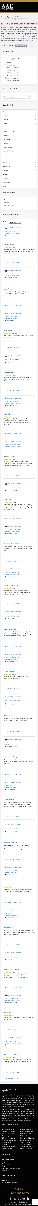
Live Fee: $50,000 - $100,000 (12, 359)
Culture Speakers (8, 1136)
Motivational (6, 166)
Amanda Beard (9, 244)
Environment (6, 143)
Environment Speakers (9, 1146)
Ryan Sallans (8, 927)
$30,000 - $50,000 (12, 73)
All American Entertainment (11, 1185)
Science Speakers (26, 1142)
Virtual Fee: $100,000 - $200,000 (13, 531)
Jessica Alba (8, 499)
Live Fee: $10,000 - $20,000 (11, 231)
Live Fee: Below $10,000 (11, 316)
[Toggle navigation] (32, 4)
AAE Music (5, 1180)
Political (5, 170)
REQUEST (9, 262)
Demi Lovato (8, 715)
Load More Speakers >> (11, 1078)
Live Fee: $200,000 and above (12, 998)
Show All (8, 62)
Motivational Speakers (27, 1138)
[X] (19, 1199)
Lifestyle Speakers (26, 1131)
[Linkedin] (24, 1199)
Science (5, 174)
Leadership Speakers (27, 1129)
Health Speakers (7, 1149)
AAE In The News (8, 1160)
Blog (3, 1162)
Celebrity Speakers (8, 1131)
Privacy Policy (22, 1202)
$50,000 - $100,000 (12, 75)
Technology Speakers (27, 1146)
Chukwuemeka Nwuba (12, 969)
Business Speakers (8, 1129)
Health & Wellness (8, 151)
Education (6, 135)
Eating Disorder (20, 45)
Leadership (6, 159)
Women (5, 186)
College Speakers (8, 1134)
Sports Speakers (25, 1144)
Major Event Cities (8, 205)
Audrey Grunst (9, 885)
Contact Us (6, 1164)
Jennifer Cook (9, 799)
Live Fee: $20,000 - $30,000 (12, 401)
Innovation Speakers (9, 1151)
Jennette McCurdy (10, 757)
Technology (6, 182)
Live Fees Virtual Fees (13, 59)
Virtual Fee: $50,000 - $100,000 (12, 275)
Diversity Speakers (8, 1138)
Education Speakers (9, 1140)
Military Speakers (26, 1136)
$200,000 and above (12, 80)
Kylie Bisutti (8, 331)
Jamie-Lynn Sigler (10, 629)
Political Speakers (26, 1140)
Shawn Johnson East (11, 585)
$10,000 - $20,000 (12, 68)
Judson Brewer (9, 672)
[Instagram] (15, 1199)
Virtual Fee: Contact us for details (13, 446)
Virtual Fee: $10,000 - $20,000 (12, 233)
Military (5, 162)
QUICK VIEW (17, 262)
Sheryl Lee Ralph (9, 457)
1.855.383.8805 (19, 1193)
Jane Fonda (8, 289)
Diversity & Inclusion (9, 131)
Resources (5, 1170)
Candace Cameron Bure (12, 544)
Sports (5, 178)
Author (5, 112)
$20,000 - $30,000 (12, 70)
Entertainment (7, 139)
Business (5, 115)
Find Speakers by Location (11, 1168)
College (5, 123)
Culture (5, 127)
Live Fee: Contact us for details (12, 444)
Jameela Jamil (9, 372)
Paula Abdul (8, 1013)
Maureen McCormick (11, 842)
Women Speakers (26, 1149)
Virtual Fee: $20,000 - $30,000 (12, 403)
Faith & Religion (7, 147)
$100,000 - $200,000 (12, 78)
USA (4, 200)
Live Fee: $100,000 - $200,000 (12, 274)
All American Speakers (9, 1183)
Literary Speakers (26, 1134)
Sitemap (13, 1202)
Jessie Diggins (9, 414)
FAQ (3, 1166)
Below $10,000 (10, 65)
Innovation (6, 155)
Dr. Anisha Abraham (11, 1054)
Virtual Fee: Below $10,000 (11, 318)
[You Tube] (28, 1199)
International (6, 202)
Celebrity (5, 119)
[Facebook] (11, 1199)
